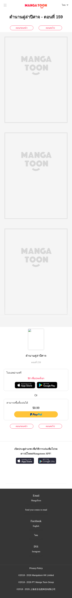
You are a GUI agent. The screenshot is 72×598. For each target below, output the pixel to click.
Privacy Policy (36, 568)
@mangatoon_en (36, 555)
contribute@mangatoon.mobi (36, 514)
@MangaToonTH (36, 539)
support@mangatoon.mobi (36, 504)
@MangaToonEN (36, 530)
